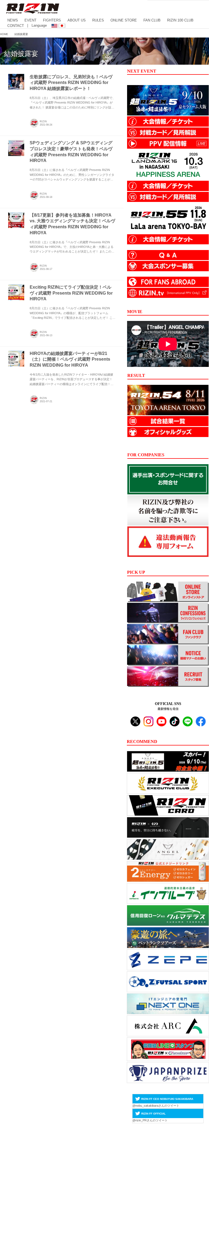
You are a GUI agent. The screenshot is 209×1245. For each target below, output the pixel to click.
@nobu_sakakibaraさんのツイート (156, 1105)
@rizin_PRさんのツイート (150, 1120)
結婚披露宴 (21, 53)
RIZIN (43, 121)
